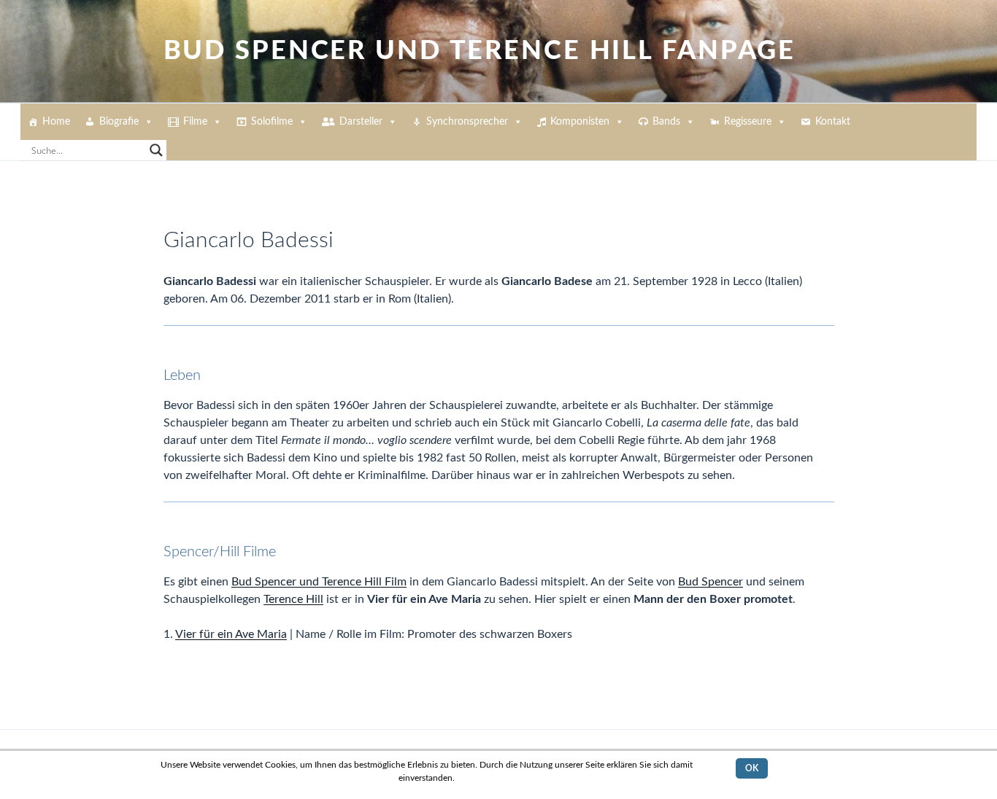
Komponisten (579, 122)
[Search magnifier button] (156, 150)
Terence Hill (293, 599)
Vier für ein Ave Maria (231, 634)
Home (56, 122)
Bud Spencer (710, 582)
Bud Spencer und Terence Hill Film (319, 582)
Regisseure (747, 122)
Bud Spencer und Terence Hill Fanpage (479, 51)
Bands (666, 122)
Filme (195, 122)
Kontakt (832, 122)
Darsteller (360, 122)
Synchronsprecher (467, 122)
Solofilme (272, 122)
